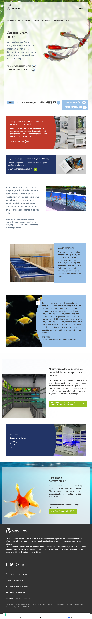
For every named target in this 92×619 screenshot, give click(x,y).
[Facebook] (6, 564)
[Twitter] (11, 564)
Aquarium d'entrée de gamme (50, 102)
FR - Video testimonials (15, 593)
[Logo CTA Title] (13, 8)
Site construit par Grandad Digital (17, 607)
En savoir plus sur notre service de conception (63, 404)
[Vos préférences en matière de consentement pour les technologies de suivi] (46, 615)
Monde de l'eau (12, 425)
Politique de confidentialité (17, 586)
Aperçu (10, 103)
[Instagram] (17, 564)
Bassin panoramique (26, 103)
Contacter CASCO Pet (61, 511)
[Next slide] (58, 103)
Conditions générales (14, 580)
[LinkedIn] (23, 564)
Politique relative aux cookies (18, 599)
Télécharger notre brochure (17, 574)
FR (7, 4)
